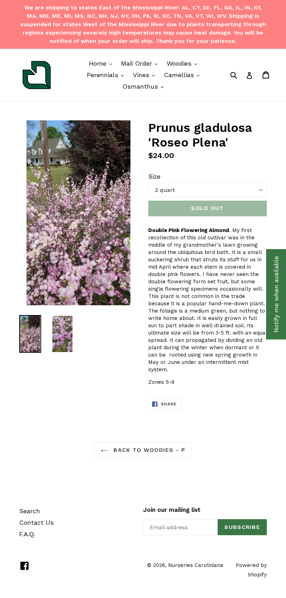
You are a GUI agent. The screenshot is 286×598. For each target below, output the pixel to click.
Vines (145, 75)
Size (154, 176)
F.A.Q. (27, 534)
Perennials (107, 75)
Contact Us (36, 522)
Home (102, 63)
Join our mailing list (172, 509)
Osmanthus (144, 86)
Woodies (184, 63)
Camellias (183, 75)
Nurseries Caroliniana (195, 565)
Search (29, 511)
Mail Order (141, 63)
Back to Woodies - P (148, 450)
